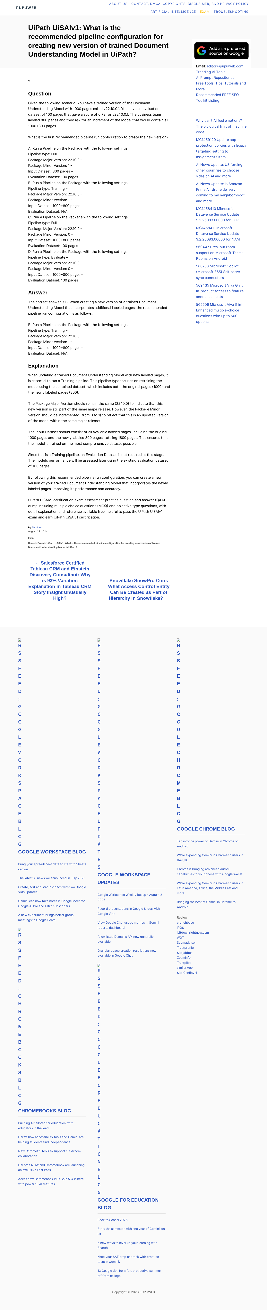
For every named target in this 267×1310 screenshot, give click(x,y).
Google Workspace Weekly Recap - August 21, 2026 (131, 897)
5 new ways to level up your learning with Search (127, 1245)
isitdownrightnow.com (193, 932)
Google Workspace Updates (124, 878)
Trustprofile (185, 948)
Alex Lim (36, 527)
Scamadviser (186, 942)
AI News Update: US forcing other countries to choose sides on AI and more (219, 170)
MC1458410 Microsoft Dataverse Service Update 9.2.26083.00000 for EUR (217, 214)
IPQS (180, 928)
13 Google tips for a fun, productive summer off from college (129, 1273)
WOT (180, 938)
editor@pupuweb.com (225, 66)
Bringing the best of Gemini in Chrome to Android (206, 904)
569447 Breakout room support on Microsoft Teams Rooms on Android (219, 253)
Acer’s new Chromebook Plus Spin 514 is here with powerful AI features (51, 1181)
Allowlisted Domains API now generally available (126, 939)
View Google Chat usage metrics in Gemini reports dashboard (128, 925)
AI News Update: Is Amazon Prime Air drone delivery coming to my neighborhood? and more (220, 192)
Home (31, 543)
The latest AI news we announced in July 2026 (51, 878)
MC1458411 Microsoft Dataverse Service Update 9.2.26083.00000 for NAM (218, 233)
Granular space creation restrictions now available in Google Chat (127, 953)
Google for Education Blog (128, 1203)
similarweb (185, 968)
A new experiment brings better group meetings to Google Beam (46, 917)
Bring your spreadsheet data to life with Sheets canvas (52, 866)
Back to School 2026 (113, 1220)
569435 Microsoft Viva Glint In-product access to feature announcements (220, 291)
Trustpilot (184, 963)
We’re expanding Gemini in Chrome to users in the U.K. (210, 857)
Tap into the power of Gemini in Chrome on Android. (207, 843)
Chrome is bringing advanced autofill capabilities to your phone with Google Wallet (209, 871)
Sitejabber (184, 953)
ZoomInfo (184, 958)
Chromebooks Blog (44, 1110)
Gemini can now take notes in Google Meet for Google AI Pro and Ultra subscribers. (51, 903)
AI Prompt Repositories (215, 77)
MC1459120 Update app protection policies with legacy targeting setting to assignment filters (221, 148)
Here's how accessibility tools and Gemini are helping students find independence (51, 1139)
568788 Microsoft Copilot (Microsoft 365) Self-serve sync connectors (218, 272)
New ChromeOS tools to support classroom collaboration (49, 1153)
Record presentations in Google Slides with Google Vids (129, 911)
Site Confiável (187, 973)
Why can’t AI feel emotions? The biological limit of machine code (221, 126)
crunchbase (185, 922)
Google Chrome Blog (206, 829)
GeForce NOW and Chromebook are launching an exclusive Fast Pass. (51, 1167)
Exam (31, 538)
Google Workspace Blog (52, 851)
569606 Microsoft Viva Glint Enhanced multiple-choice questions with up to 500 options (219, 313)
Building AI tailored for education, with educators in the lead (45, 1125)
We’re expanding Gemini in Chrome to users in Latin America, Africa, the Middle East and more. (210, 888)
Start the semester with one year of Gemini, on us (131, 1231)
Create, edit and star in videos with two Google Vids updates (52, 889)
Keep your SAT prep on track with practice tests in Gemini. (128, 1259)
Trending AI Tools (210, 72)
